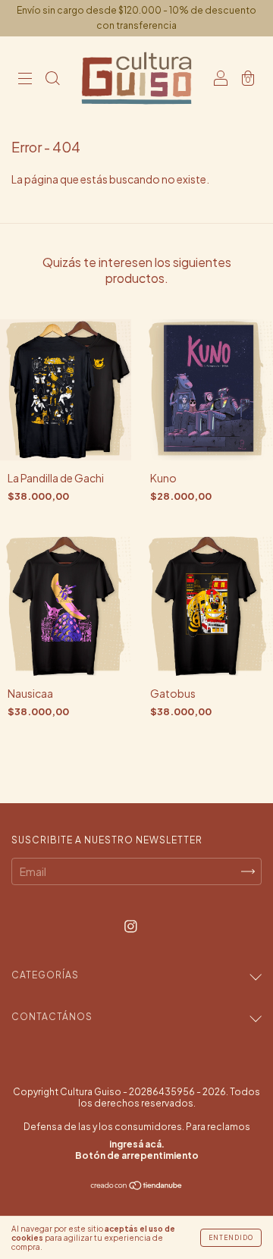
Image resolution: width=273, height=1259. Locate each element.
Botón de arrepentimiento (137, 1155)
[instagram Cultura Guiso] (131, 925)
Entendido (231, 1238)
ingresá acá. (137, 1144)
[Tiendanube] (136, 1186)
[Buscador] (52, 79)
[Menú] (25, 79)
